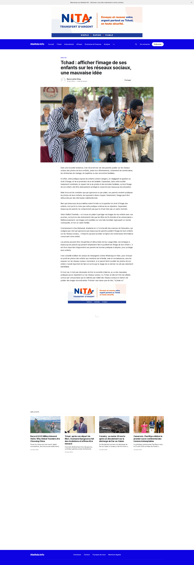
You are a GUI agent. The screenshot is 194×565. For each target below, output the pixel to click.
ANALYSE (63, 57)
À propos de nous (99, 555)
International (69, 44)
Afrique (79, 44)
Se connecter (145, 44)
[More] (113, 44)
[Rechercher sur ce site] (136, 44)
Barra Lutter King (74, 79)
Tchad (59, 44)
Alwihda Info (37, 44)
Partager (128, 80)
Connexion (77, 555)
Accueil (51, 44)
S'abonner (158, 44)
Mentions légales (114, 555)
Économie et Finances (93, 44)
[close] (191, 2)
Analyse (107, 44)
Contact (87, 555)
